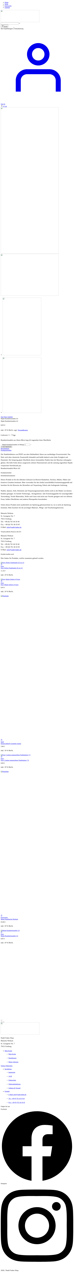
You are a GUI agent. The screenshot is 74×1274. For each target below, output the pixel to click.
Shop (5, 417)
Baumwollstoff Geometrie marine (11, 743)
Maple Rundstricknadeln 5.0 (9, 936)
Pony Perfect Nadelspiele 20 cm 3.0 (12, 568)
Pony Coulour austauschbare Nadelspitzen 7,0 (15, 760)
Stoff (2, 742)
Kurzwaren (4, 917)
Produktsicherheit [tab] (6, 450)
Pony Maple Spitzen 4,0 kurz (9, 585)
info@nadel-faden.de (14, 527)
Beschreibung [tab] (5, 448)
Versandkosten (23, 430)
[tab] (37, 449)
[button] (4, 106)
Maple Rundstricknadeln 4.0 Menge (13, 444)
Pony (2, 566)
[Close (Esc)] (1, 1020)
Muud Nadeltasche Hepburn (9, 919)
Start (2, 417)
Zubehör (10, 417)
